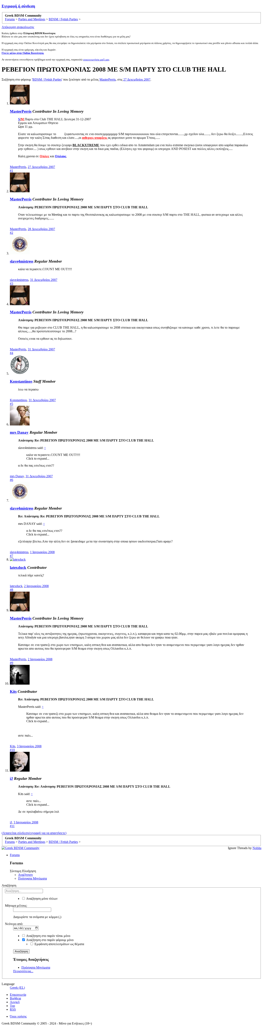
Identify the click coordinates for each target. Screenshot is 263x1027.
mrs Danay (19, 432)
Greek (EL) (17, 987)
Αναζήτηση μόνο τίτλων (41, 898)
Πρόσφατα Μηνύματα (32, 878)
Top (12, 1005)
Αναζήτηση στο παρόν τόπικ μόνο (47, 936)
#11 (12, 826)
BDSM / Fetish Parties (47, 79)
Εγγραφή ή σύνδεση (18, 6)
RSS (13, 1009)
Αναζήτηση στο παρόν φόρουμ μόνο (49, 940)
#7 (11, 556)
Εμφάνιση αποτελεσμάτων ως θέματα (59, 944)
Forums (15, 855)
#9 (11, 663)
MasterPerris (107, 79)
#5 (11, 404)
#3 (11, 283)
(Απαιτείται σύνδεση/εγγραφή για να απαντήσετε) (34, 833)
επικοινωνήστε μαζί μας (96, 59)
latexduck (18, 567)
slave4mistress (21, 261)
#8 (11, 589)
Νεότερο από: (14, 924)
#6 (11, 480)
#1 (11, 170)
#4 (11, 353)
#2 (11, 232)
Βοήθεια (15, 998)
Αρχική (15, 1002)
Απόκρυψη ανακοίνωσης (18, 27)
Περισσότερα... (23, 971)
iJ (11, 778)
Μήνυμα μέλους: (16, 905)
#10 (12, 750)
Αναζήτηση (25, 874)
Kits (13, 691)
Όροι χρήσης (18, 1016)
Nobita (257, 848)
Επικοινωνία (18, 994)
